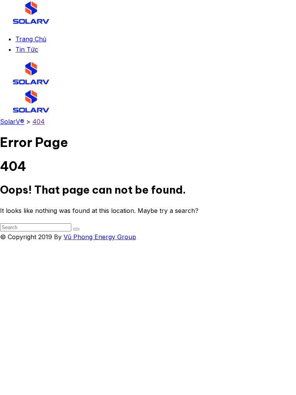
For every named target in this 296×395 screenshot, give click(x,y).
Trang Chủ (30, 39)
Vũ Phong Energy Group (100, 237)
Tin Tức (26, 49)
